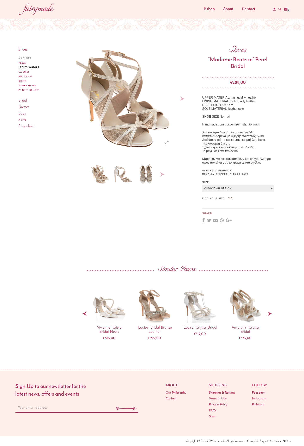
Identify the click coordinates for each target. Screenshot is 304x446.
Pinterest (258, 404)
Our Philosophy (176, 392)
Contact (248, 9)
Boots (22, 81)
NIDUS (287, 441)
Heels (22, 63)
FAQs (213, 410)
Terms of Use (218, 398)
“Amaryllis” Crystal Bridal (245, 330)
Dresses (23, 107)
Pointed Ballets (28, 90)
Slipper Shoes (27, 86)
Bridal (22, 101)
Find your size (213, 198)
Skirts (22, 120)
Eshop (209, 9)
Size (205, 182)
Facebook (258, 392)
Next (182, 99)
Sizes (212, 416)
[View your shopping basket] (286, 9)
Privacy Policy (218, 404)
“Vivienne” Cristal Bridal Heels (109, 330)
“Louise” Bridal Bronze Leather (154, 330)
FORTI (271, 441)
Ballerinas (25, 77)
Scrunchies (26, 126)
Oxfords (24, 72)
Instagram (259, 398)
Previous (84, 174)
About (228, 9)
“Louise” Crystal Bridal (199, 328)
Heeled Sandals (28, 67)
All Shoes (24, 58)
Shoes (22, 50)
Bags (22, 114)
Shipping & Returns (222, 392)
